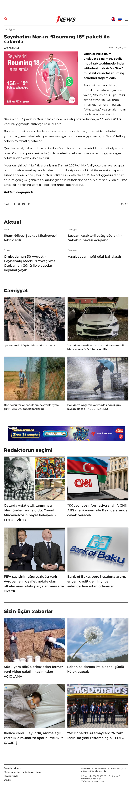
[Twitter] (19, 204)
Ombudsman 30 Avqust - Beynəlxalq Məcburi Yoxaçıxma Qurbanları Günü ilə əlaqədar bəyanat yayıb (30, 263)
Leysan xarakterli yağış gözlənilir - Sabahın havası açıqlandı (96, 238)
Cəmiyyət (9, 29)
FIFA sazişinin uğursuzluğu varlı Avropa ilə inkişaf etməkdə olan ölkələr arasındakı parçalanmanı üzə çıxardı (34, 584)
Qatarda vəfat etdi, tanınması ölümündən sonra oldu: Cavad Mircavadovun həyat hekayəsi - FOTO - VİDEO (30, 513)
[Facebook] (14, 204)
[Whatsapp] (23, 204)
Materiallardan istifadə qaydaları (23, 772)
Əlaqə (7, 780)
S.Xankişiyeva (11, 47)
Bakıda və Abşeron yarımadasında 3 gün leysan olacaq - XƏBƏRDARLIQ (94, 407)
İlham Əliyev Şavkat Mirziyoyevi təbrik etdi (30, 238)
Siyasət (7, 250)
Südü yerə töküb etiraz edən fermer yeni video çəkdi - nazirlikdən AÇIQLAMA (33, 671)
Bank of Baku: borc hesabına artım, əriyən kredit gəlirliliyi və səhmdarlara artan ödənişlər (96, 581)
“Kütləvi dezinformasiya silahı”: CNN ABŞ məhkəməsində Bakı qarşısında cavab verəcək (97, 510)
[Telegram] (28, 204)
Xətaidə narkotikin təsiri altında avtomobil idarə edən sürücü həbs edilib (95, 347)
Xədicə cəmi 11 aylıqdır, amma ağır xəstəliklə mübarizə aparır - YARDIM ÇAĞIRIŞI (33, 738)
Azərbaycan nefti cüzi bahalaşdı (94, 256)
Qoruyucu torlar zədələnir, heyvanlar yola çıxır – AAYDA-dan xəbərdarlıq (31, 407)
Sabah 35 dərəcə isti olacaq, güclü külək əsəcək (95, 669)
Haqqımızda (11, 776)
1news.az (115, 768)
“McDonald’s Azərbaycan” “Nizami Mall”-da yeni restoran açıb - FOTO (95, 735)
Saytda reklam (12, 768)
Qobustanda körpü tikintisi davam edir (29, 345)
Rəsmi (7, 229)
